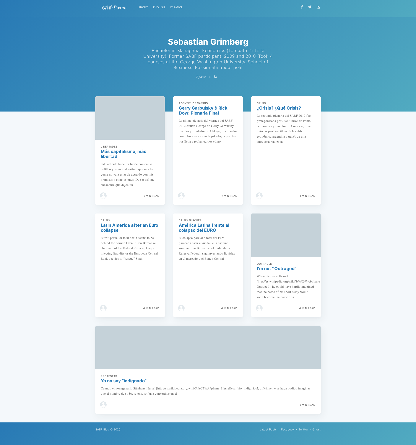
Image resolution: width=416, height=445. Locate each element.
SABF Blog (102, 429)
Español (176, 7)
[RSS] (318, 7)
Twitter (303, 429)
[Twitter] (311, 7)
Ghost (316, 429)
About (143, 7)
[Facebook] (302, 7)
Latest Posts (268, 429)
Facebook (287, 429)
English (159, 7)
